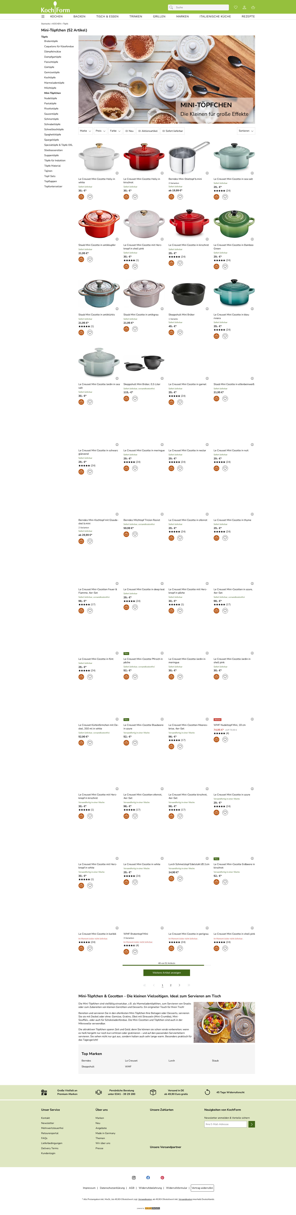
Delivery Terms (49, 1148)
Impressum (89, 1188)
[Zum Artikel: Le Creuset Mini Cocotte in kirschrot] (189, 224)
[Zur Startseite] (55, 7)
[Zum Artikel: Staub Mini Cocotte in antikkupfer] (99, 224)
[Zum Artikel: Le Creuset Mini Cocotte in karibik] (99, 913)
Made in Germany (105, 1133)
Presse (99, 1148)
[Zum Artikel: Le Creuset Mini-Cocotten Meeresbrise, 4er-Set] (189, 704)
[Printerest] (162, 1178)
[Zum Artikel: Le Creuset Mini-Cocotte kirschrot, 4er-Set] (189, 773)
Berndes (86, 1060)
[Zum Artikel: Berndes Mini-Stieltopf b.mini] (189, 158)
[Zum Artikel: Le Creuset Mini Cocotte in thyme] (234, 499)
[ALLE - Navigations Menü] (43, 16)
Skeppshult (88, 1066)
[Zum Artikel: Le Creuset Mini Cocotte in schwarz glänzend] (99, 429)
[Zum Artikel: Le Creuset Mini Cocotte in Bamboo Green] (234, 224)
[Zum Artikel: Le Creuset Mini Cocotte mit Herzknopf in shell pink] (144, 224)
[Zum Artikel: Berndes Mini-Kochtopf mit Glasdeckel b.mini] (99, 499)
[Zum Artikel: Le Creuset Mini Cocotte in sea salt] (234, 158)
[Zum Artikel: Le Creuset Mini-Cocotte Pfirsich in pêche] (144, 638)
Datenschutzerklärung (112, 1188)
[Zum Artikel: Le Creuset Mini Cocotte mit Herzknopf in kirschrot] (99, 773)
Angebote (101, 1128)
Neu (98, 1123)
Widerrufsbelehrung (150, 1188)
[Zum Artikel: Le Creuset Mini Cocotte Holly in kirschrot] (144, 158)
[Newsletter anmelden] (251, 1124)
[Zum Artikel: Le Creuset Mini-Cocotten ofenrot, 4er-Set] (144, 773)
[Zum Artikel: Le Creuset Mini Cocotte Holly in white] (99, 158)
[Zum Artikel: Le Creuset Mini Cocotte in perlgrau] (189, 913)
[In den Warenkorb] (81, 197)
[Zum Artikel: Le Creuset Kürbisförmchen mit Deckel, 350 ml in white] (99, 704)
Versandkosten (145, 1199)
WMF (128, 1066)
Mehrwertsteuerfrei (52, 1128)
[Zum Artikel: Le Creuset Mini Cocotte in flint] (99, 638)
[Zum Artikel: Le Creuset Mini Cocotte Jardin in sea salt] (99, 363)
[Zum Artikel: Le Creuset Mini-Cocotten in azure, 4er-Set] (234, 568)
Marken (100, 1118)
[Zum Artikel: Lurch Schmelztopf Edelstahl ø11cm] (189, 843)
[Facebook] (148, 1178)
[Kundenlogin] (244, 7)
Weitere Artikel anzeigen (167, 972)
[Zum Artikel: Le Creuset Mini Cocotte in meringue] (144, 429)
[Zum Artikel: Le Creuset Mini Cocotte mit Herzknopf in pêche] (189, 568)
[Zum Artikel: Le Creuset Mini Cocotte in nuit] (234, 429)
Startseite (45, 24)
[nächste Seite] (179, 985)
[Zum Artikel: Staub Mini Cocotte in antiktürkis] (99, 293)
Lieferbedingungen (51, 1143)
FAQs (44, 1138)
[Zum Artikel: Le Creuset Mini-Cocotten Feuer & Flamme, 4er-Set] (99, 568)
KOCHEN (56, 24)
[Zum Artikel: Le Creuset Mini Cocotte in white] (144, 843)
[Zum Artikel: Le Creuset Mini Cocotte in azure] (234, 773)
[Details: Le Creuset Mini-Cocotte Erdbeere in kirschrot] (217, 858)
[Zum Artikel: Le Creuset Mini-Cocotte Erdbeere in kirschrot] (234, 843)
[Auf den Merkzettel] (90, 197)
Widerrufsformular (176, 1188)
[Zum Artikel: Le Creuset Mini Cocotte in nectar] (189, 429)
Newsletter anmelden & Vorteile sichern (227, 1118)
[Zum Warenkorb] (253, 7)
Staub (215, 1060)
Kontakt (45, 1118)
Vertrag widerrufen (202, 1188)
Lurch (172, 1060)
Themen (100, 1138)
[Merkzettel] (236, 7)
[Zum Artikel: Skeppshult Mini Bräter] (189, 293)
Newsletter (47, 1123)
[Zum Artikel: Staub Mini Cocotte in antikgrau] (144, 293)
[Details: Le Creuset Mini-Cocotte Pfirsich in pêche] (127, 653)
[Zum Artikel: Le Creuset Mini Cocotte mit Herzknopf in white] (99, 843)
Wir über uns (103, 1143)
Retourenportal (49, 1133)
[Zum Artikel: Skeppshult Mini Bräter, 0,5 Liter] (144, 363)
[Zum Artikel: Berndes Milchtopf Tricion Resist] (144, 499)
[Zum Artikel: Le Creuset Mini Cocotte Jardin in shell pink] (234, 638)
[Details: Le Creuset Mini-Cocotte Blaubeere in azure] (127, 719)
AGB (131, 1188)
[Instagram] (134, 1178)
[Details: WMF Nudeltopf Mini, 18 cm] (218, 719)
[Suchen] (172, 7)
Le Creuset (131, 1060)
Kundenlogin (48, 1153)
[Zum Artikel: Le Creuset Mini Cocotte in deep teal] (144, 568)
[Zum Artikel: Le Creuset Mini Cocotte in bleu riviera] (234, 293)
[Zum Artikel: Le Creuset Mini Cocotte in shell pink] (234, 913)
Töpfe (65, 24)
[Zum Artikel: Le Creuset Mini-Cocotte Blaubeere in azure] (144, 704)
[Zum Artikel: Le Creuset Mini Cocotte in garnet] (189, 363)
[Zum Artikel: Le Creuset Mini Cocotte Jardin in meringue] (189, 638)
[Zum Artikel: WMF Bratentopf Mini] (144, 913)
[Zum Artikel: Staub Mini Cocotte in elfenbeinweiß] (234, 363)
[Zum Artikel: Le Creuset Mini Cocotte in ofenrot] (189, 499)
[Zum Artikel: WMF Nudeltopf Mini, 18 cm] (234, 704)
